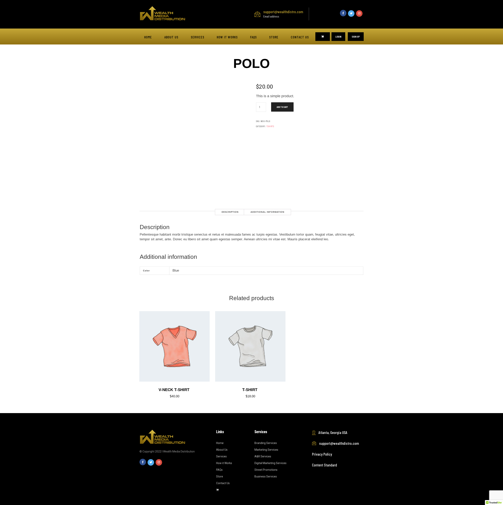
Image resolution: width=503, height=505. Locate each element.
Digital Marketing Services (270, 463)
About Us (171, 37)
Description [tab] (230, 212)
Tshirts (270, 126)
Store (273, 37)
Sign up (356, 36)
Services (197, 37)
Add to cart (282, 107)
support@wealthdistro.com (283, 13)
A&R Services (262, 456)
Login (338, 36)
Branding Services (265, 443)
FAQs (253, 37)
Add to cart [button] (174, 344)
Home (148, 37)
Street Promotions (265, 469)
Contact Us (300, 37)
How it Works (227, 37)
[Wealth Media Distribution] (162, 13)
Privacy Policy (322, 454)
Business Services (265, 476)
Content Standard (324, 464)
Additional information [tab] (267, 212)
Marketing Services (266, 449)
